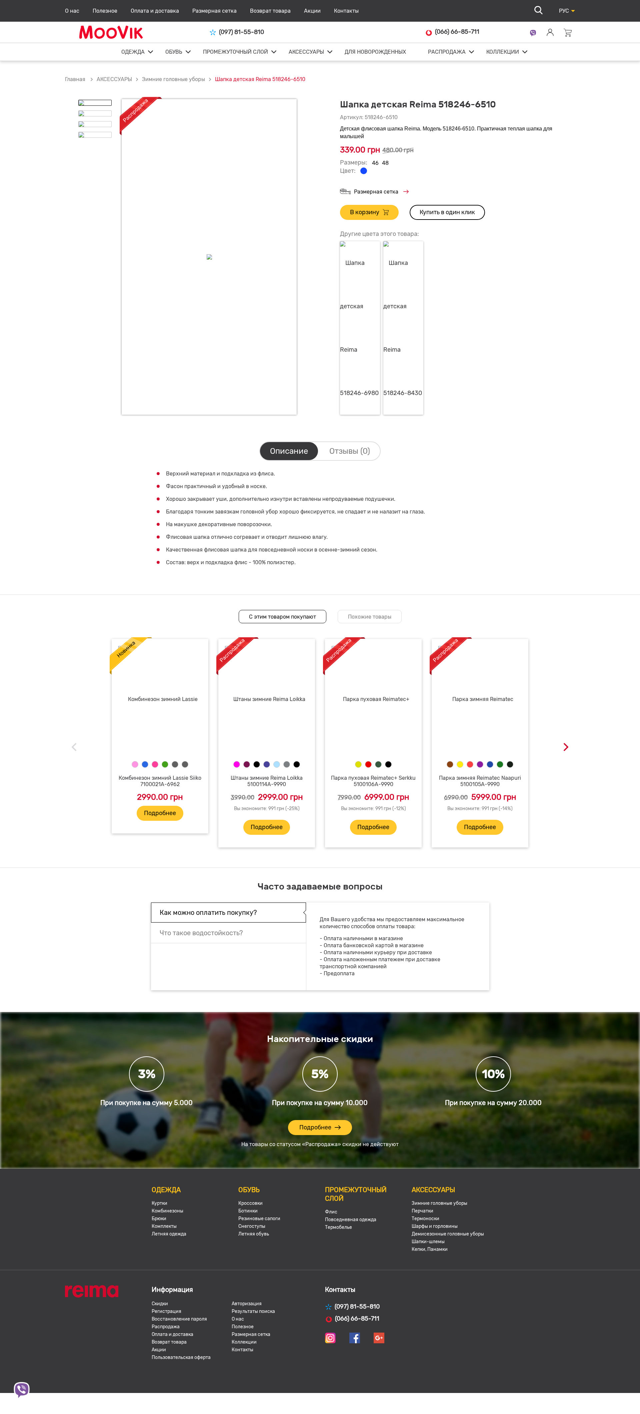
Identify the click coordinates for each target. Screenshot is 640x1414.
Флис (331, 1212)
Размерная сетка (214, 11)
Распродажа (166, 1327)
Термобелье (338, 1227)
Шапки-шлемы (428, 1242)
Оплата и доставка (155, 11)
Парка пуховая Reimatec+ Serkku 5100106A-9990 (373, 781)
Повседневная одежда (350, 1219)
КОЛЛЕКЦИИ (502, 52)
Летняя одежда (169, 1234)
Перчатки (422, 1211)
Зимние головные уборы (173, 79)
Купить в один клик (447, 212)
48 (385, 163)
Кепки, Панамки (430, 1249)
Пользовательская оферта (181, 1357)
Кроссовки (250, 1203)
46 (375, 163)
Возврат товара (270, 11)
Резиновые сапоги (259, 1218)
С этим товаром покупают (282, 617)
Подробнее (160, 813)
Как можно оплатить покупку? (208, 913)
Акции (312, 11)
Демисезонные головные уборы (448, 1234)
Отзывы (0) (349, 451)
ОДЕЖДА (133, 52)
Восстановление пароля (179, 1319)
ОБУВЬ (173, 52)
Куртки (159, 1203)
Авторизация (247, 1304)
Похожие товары (369, 617)
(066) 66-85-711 (457, 31)
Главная (75, 79)
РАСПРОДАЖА (447, 52)
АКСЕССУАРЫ (306, 52)
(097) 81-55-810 (241, 32)
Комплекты (164, 1226)
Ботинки (248, 1211)
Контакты (346, 11)
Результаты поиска (253, 1311)
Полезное (105, 11)
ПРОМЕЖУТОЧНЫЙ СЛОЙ (235, 52)
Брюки (159, 1218)
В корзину (364, 212)
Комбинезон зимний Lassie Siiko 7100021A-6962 (160, 781)
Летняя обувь (253, 1234)
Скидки (160, 1304)
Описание (289, 451)
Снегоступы (251, 1226)
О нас (72, 11)
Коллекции (244, 1342)
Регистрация (166, 1311)
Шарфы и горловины (435, 1226)
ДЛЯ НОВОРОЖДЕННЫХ (375, 52)
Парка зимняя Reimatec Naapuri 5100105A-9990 (480, 781)
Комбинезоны (167, 1211)
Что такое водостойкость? (201, 933)
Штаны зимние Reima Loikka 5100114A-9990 (267, 781)
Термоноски (425, 1218)
